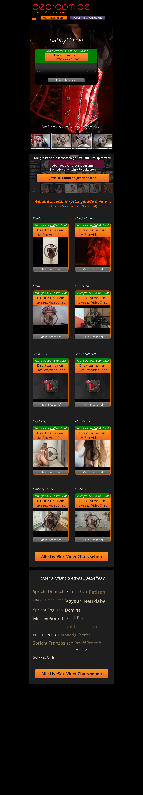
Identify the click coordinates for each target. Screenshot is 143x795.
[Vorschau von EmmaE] (50, 319)
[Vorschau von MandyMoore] (92, 251)
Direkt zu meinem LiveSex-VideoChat (66, 57)
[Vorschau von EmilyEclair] (92, 533)
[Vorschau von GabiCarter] (50, 398)
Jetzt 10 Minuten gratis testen (72, 178)
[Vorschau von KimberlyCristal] (50, 533)
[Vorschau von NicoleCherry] (50, 466)
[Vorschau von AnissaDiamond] (92, 398)
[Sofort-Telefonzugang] (39, 16)
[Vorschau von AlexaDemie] (92, 466)
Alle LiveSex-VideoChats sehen (71, 556)
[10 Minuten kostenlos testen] (37, 16)
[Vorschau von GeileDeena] (92, 330)
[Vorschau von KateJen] (50, 263)
